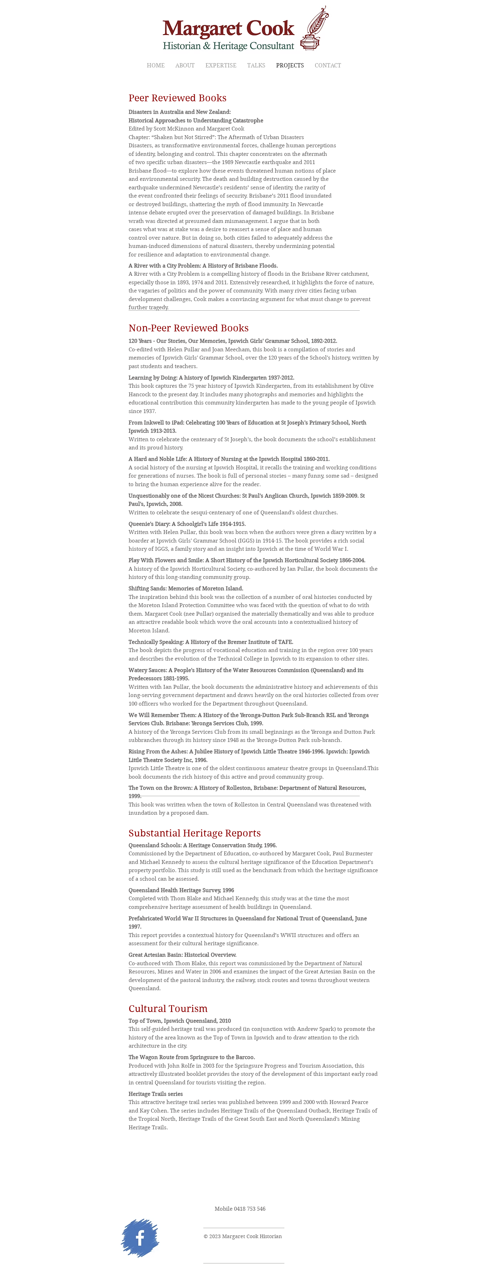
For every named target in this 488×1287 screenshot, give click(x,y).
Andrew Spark (315, 1029)
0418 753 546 (249, 1209)
